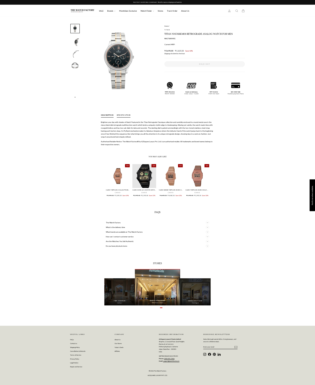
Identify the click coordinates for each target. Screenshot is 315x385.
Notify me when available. (312, 195)
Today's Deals (119, 347)
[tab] (107, 115)
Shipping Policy (75, 347)
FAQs (72, 340)
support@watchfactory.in (171, 361)
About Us (185, 11)
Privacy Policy (74, 359)
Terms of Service (75, 355)
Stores (160, 11)
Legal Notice (74, 363)
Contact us (73, 343)
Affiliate (117, 351)
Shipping (167, 53)
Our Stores (118, 343)
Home (166, 26)
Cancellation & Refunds (78, 351)
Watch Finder (146, 11)
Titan (167, 30)
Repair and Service (76, 367)
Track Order (172, 11)
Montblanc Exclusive (128, 11)
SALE (101, 11)
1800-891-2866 (169, 358)
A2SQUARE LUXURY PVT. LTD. (157, 375)
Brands (110, 11)
